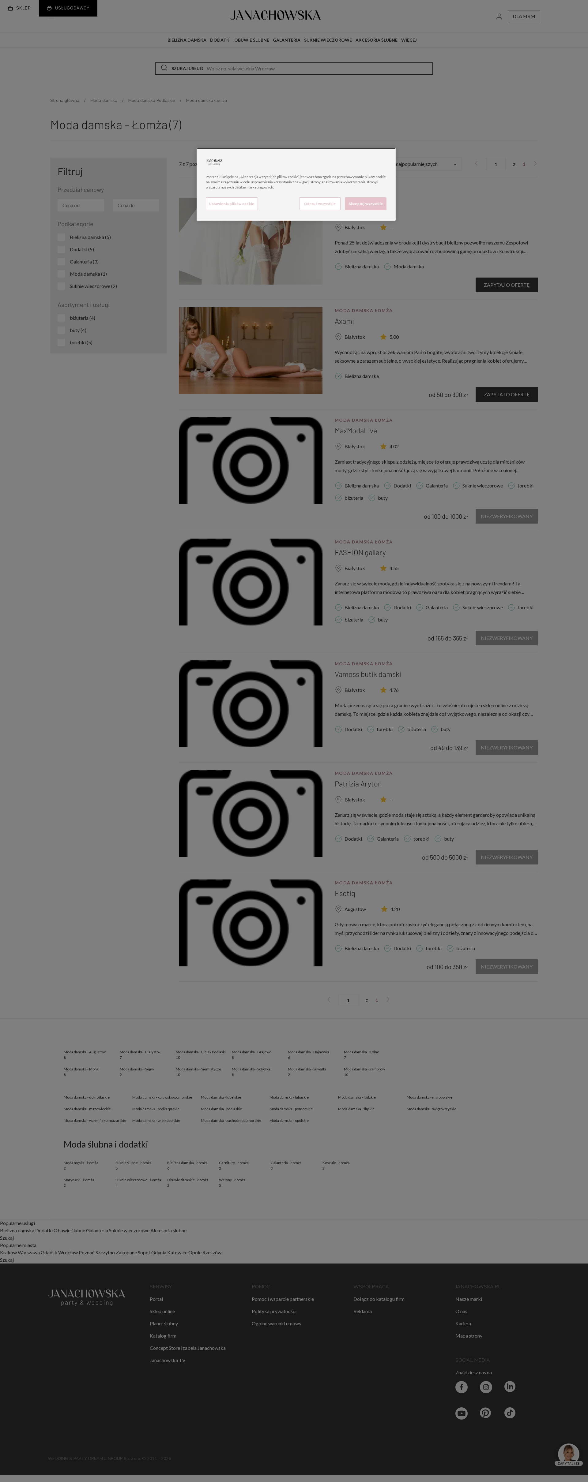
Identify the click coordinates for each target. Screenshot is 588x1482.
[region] (296, 184)
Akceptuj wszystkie (366, 204)
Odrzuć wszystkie (320, 204)
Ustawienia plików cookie (231, 204)
